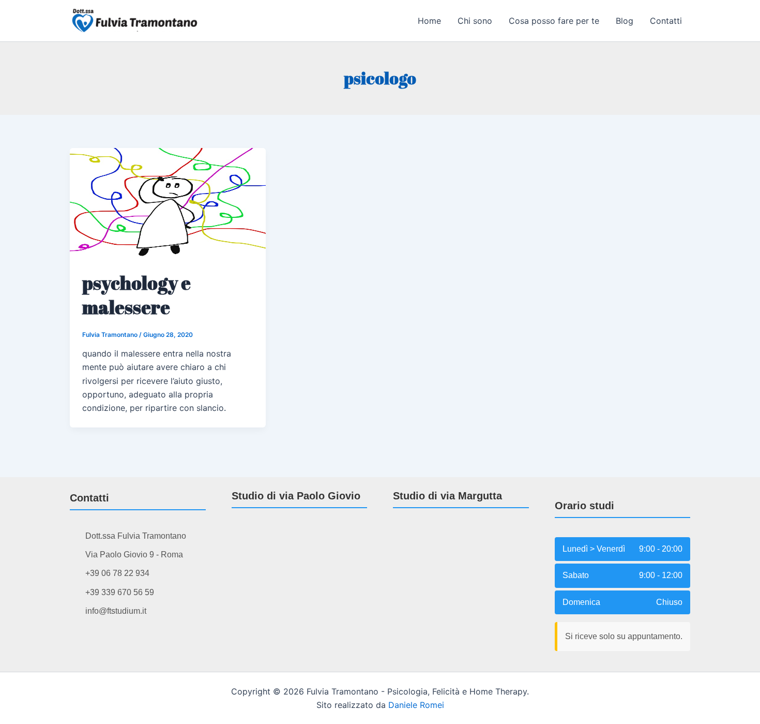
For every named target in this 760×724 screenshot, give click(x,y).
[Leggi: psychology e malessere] (168, 202)
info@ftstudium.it (115, 611)
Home (429, 21)
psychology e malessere (136, 294)
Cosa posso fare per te (554, 21)
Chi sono (475, 21)
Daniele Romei (416, 705)
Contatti (666, 21)
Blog (624, 21)
